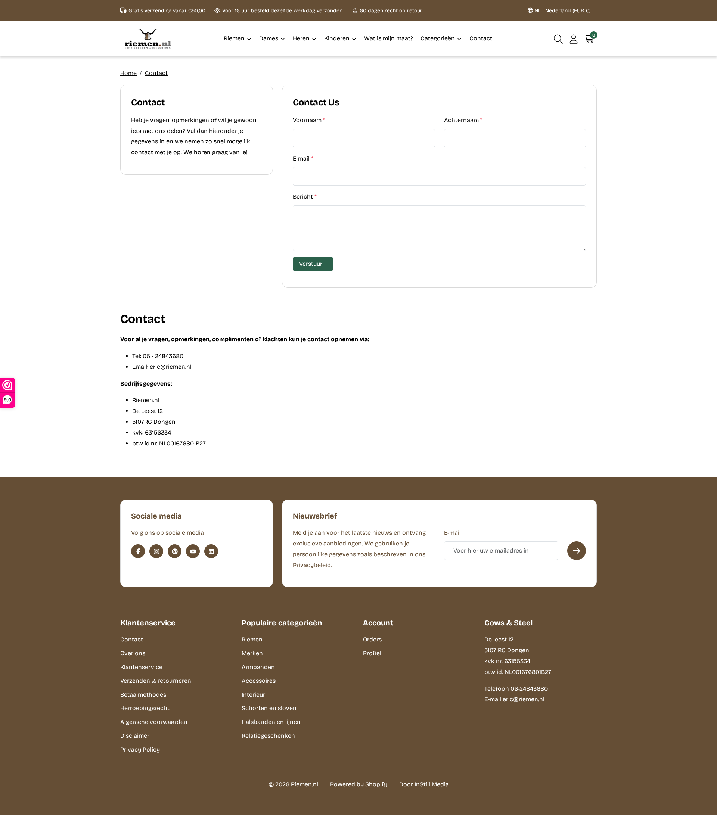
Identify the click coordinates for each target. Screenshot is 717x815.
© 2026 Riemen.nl (293, 784)
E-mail (303, 158)
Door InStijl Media (424, 784)
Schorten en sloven (269, 708)
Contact (156, 73)
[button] (558, 38)
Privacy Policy (140, 749)
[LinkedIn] (211, 551)
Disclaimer (134, 735)
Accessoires (259, 680)
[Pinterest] (174, 551)
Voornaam (309, 120)
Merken (252, 653)
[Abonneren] (576, 550)
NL (562, 10)
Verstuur (310, 263)
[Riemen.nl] (148, 38)
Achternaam (463, 120)
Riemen (252, 639)
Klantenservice (141, 667)
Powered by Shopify (358, 784)
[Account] (573, 38)
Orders (372, 639)
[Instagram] (156, 551)
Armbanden (258, 667)
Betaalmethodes (143, 694)
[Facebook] (138, 551)
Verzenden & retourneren (155, 680)
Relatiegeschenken (268, 735)
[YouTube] (193, 551)
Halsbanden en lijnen (271, 721)
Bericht (305, 196)
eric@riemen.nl (523, 699)
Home (128, 73)
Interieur (253, 694)
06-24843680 (529, 688)
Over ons (132, 653)
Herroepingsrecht (145, 708)
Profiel (372, 653)
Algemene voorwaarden (153, 721)
